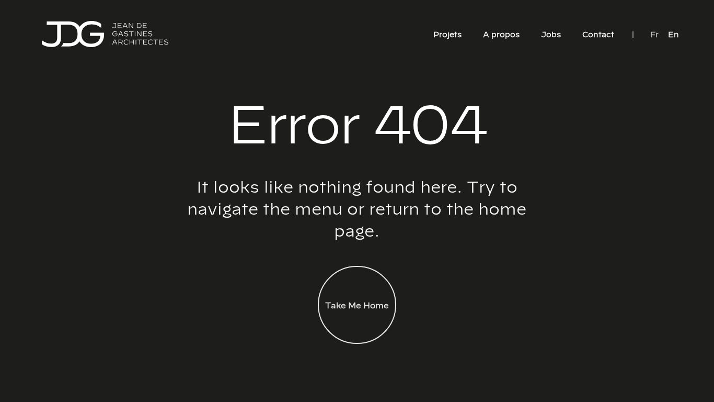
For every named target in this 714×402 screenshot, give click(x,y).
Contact (598, 34)
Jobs (551, 34)
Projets (447, 34)
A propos (501, 34)
